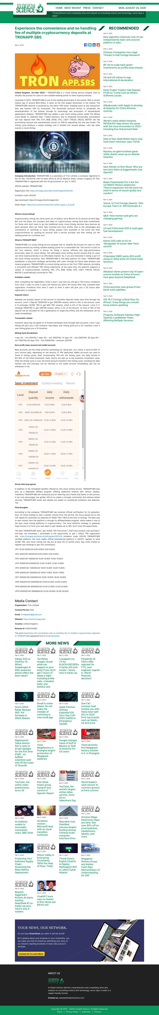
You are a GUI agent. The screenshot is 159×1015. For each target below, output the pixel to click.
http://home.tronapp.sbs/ (35, 619)
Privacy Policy (72, 1012)
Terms (59, 1012)
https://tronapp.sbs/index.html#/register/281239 (51, 191)
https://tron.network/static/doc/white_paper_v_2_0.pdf (50, 205)
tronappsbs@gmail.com (31, 614)
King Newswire (52, 636)
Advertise (86, 1012)
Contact (97, 1012)
